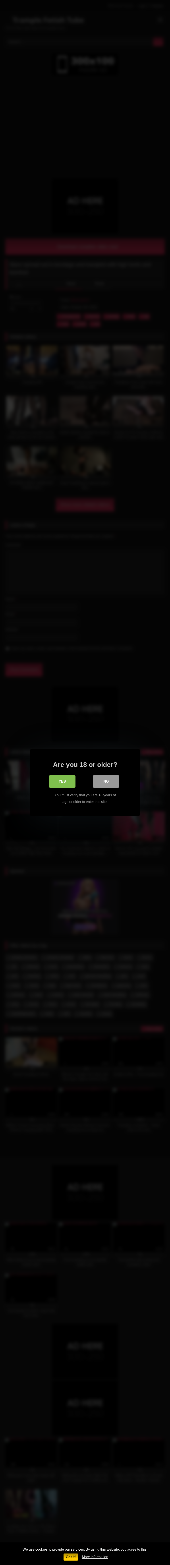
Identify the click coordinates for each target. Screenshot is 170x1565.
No (106, 781)
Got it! (71, 1557)
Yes (62, 781)
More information (95, 1557)
